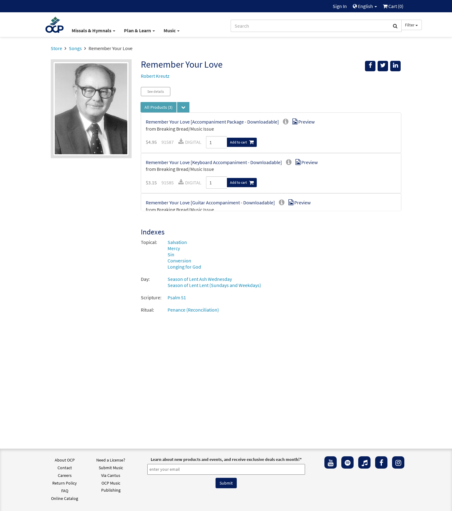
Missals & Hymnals (92, 30)
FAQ (64, 490)
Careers (65, 475)
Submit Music (111, 467)
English (365, 6)
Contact (64, 467)
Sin (171, 254)
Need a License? (110, 460)
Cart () (395, 6)
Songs (75, 48)
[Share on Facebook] (370, 66)
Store (56, 48)
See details (155, 91)
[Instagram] (398, 462)
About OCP (65, 460)
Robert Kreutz (155, 76)
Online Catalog (64, 498)
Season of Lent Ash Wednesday (200, 279)
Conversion (179, 260)
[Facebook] (381, 462)
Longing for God (184, 267)
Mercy (174, 248)
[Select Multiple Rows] (183, 107)
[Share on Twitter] (383, 66)
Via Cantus (110, 475)
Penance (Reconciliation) (193, 310)
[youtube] (330, 462)
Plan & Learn (138, 30)
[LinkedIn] (395, 66)
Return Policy (64, 483)
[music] (364, 462)
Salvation (177, 242)
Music (170, 30)
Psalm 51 (177, 297)
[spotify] (347, 462)
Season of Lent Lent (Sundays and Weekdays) (214, 285)
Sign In (340, 6)
